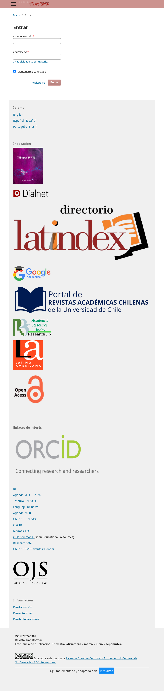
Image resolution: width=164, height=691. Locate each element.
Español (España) (24, 120)
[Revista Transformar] (28, 183)
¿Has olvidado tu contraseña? (30, 61)
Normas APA (21, 531)
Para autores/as (22, 613)
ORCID (17, 525)
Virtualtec (106, 671)
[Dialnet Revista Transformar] (31, 197)
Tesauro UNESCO (24, 501)
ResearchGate (22, 543)
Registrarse (38, 82)
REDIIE (17, 489)
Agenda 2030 (22, 513)
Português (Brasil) (25, 126)
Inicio (16, 15)
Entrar (54, 82)
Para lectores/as (22, 607)
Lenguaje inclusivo (25, 507)
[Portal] (82, 313)
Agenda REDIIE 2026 (27, 495)
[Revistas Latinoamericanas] (28, 369)
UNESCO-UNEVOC (25, 519)
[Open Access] (29, 403)
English (18, 114)
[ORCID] (58, 478)
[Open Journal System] (30, 583)
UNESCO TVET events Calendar (33, 549)
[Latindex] (82, 260)
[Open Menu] (13, 4)
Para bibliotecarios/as (26, 619)
